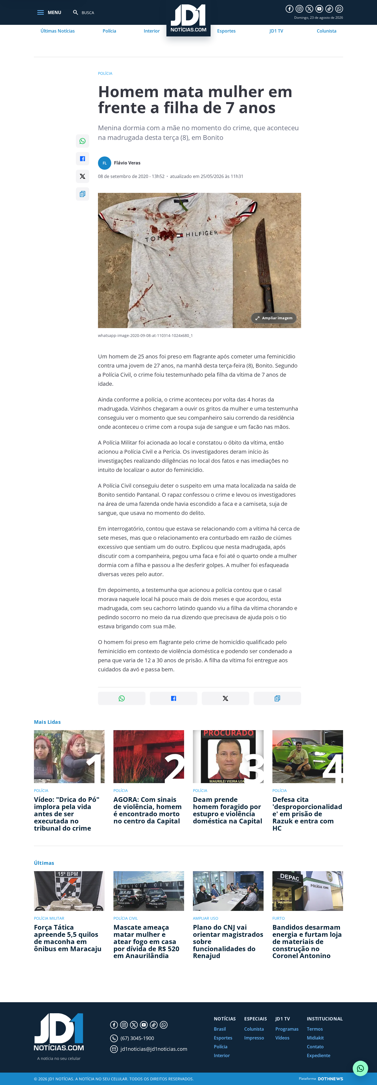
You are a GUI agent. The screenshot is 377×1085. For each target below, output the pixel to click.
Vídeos (282, 1038)
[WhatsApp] (339, 9)
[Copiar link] (82, 194)
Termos (315, 1029)
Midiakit (315, 1038)
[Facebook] (289, 9)
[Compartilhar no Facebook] (82, 158)
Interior (152, 31)
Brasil (220, 1029)
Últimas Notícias (58, 31)
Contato (315, 1047)
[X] (309, 9)
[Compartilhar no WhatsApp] (82, 141)
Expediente (318, 1055)
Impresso (254, 1038)
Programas (287, 1029)
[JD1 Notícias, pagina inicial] (59, 1032)
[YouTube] (319, 9)
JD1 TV (276, 31)
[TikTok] (329, 9)
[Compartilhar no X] (82, 176)
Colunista (326, 31)
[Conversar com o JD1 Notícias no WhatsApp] (360, 1068)
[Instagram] (299, 9)
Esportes (226, 31)
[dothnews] (330, 1078)
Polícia (109, 31)
